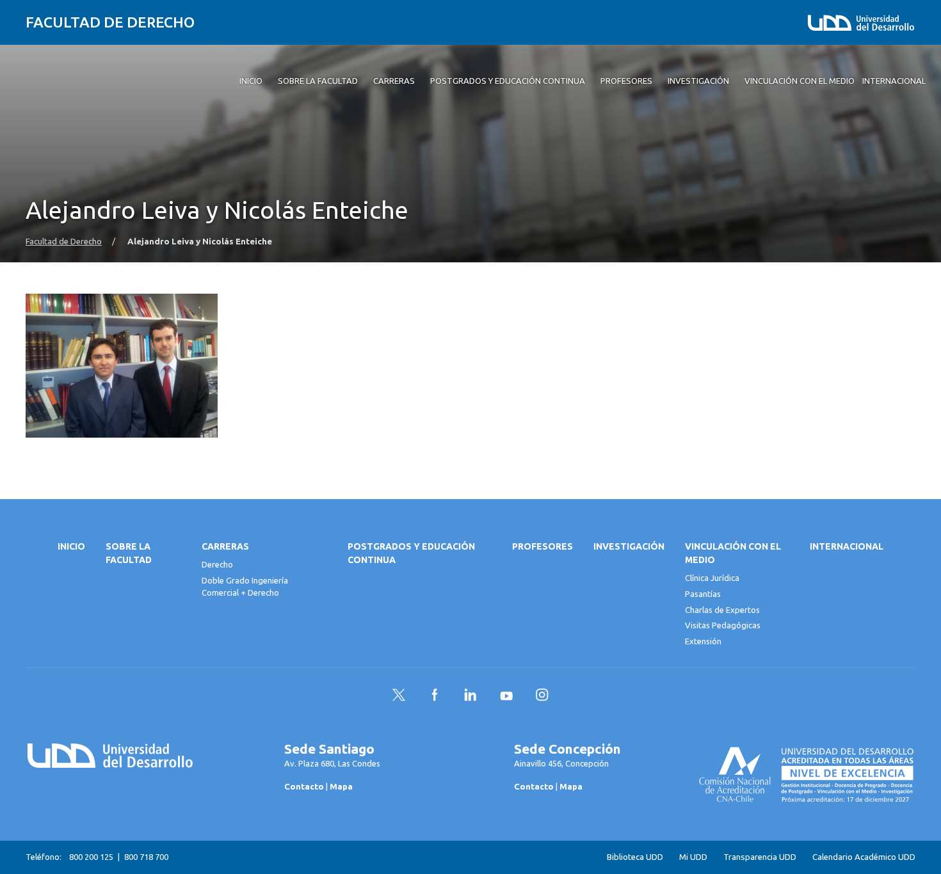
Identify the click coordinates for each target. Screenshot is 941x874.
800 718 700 (146, 856)
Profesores (542, 546)
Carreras (225, 546)
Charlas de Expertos (722, 609)
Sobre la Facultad (129, 553)
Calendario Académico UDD (863, 857)
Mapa (341, 786)
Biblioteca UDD (635, 857)
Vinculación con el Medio (733, 553)
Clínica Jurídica (712, 577)
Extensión (703, 641)
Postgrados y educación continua (411, 553)
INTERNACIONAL (846, 546)
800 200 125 (91, 856)
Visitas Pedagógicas (722, 625)
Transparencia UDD (759, 857)
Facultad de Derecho (110, 22)
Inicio (71, 546)
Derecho (217, 564)
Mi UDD (693, 857)
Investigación (628, 546)
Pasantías (703, 593)
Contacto (304, 786)
